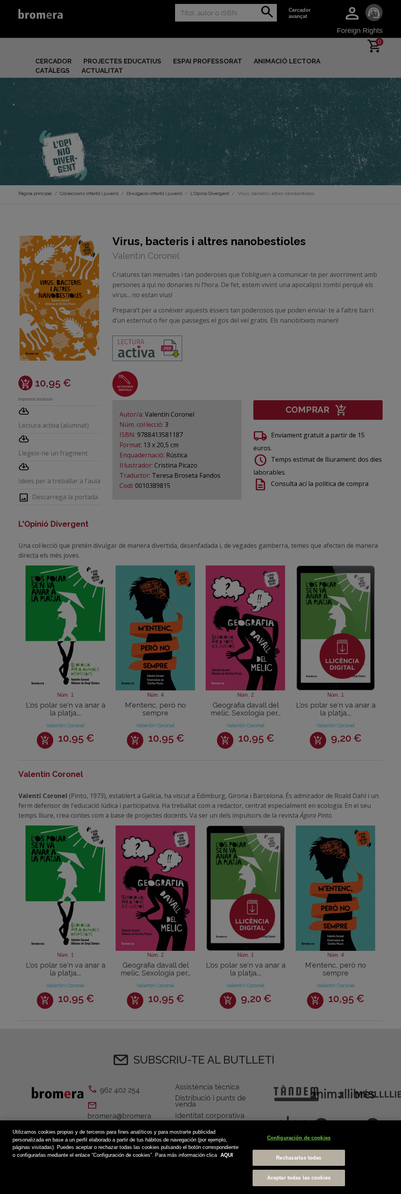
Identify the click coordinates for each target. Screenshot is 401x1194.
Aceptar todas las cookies (299, 1178)
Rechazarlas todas (298, 1158)
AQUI (226, 1155)
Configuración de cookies (299, 1138)
